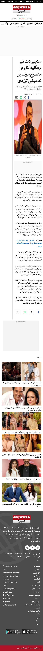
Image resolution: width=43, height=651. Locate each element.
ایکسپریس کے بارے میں (36, 556)
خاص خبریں (14, 23)
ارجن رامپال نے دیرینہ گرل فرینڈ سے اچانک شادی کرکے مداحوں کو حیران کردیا (23, 481)
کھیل (23, 23)
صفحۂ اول (38, 23)
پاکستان (5, 23)
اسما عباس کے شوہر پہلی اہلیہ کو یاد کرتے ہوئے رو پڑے (23, 432)
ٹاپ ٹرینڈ (37, 592)
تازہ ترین (29, 23)
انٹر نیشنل (36, 579)
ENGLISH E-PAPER (32, 2)
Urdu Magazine (9, 588)
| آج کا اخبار (28, 18)
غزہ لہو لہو (36, 572)
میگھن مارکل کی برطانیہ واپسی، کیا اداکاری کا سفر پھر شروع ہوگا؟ (21, 505)
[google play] (13, 632)
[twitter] (31, 312)
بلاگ (38, 614)
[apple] (29, 632)
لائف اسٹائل (36, 588)
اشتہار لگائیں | (15, 18)
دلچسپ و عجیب (34, 595)
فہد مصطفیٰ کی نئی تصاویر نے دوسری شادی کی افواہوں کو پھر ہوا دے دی (22, 384)
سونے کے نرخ (36, 601)
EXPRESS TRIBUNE (7, 2)
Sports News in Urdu (11, 572)
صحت (37, 598)
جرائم (38, 624)
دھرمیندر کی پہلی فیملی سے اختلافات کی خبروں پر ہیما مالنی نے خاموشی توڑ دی (22, 409)
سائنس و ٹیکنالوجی (33, 611)
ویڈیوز (38, 621)
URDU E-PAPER (19, 2)
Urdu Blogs (7, 592)
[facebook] (38, 312)
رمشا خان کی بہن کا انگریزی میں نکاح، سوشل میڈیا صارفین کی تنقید (21, 456)
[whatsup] (24, 312)
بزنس (38, 617)
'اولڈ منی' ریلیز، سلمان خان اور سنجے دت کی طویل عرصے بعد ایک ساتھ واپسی (29, 243)
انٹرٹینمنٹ (36, 585)
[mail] (17, 312)
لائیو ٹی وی (22, 18)
